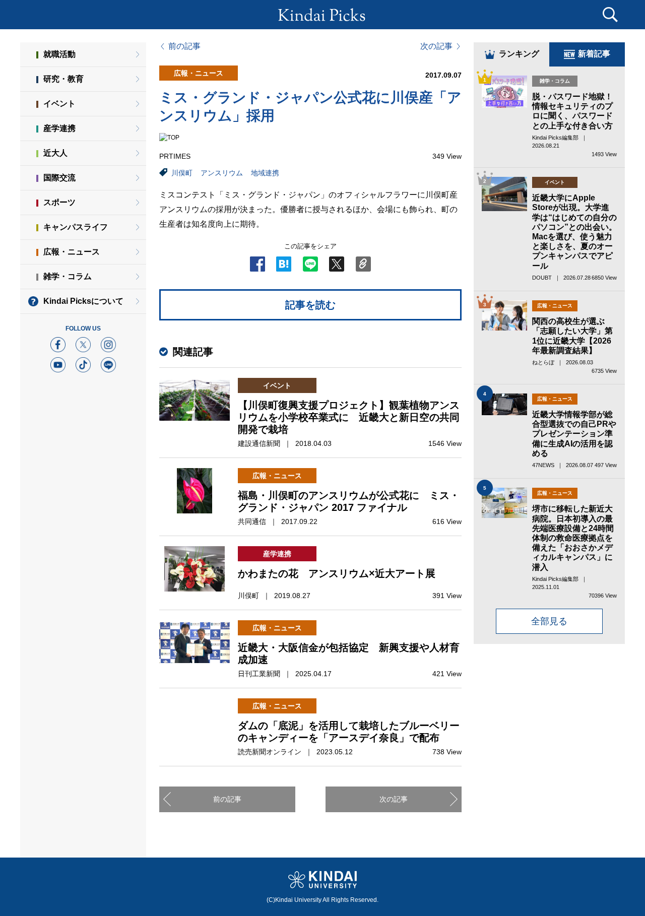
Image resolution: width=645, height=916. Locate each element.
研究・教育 (63, 79)
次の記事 (436, 46)
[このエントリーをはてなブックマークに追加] (283, 267)
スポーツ (59, 202)
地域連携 (265, 173)
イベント (59, 103)
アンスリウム (222, 173)
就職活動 (59, 54)
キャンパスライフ (75, 227)
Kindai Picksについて (83, 301)
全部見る (549, 621)
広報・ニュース (71, 251)
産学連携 (59, 128)
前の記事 (184, 46)
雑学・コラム (67, 276)
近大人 (55, 153)
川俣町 (181, 173)
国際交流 (59, 177)
